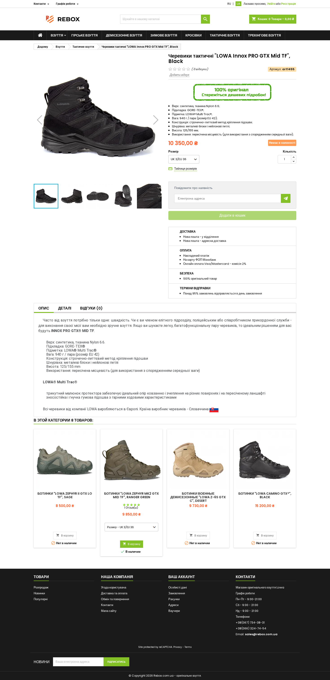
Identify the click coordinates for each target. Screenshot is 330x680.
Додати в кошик (232, 215)
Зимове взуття (163, 35)
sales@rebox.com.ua (261, 634)
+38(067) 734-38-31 (250, 622)
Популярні (41, 599)
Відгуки (91, 308)
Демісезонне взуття (124, 35)
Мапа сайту (109, 611)
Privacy (177, 647)
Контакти (107, 605)
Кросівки (193, 35)
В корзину (65, 535)
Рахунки (174, 599)
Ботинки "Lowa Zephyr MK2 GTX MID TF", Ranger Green (131, 495)
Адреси (173, 605)
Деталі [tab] (64, 308)
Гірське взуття (84, 35)
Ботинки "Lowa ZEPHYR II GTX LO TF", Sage (64, 495)
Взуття (57, 35)
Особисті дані (177, 587)
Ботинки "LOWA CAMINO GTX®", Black (264, 495)
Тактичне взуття (225, 35)
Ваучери (174, 611)
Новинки (39, 593)
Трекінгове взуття (264, 35)
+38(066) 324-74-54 (251, 628)
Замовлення (176, 593)
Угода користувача (113, 587)
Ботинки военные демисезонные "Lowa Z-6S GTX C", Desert (198, 497)
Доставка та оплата (114, 593)
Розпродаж (41, 587)
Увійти (271, 4)
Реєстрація (288, 4)
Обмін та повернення (115, 599)
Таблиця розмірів (185, 169)
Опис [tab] (43, 308)
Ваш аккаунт (181, 576)
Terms (188, 647)
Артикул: (276, 69)
